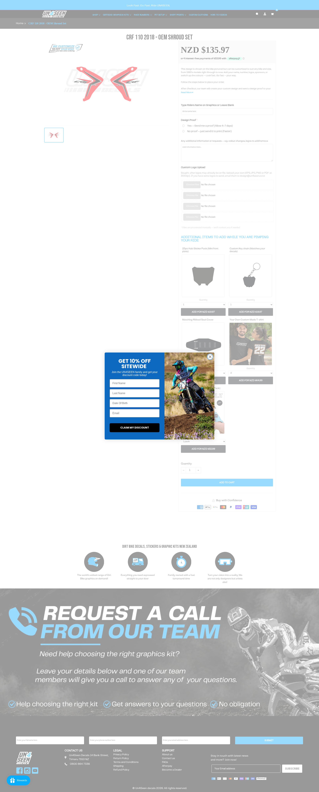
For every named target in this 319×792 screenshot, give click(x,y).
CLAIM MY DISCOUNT (134, 428)
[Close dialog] (210, 357)
